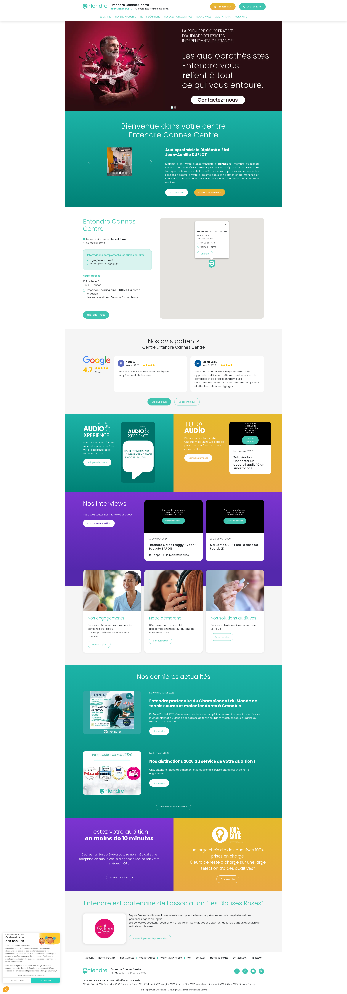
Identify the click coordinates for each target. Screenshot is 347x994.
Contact (200, 958)
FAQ (189, 958)
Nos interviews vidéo (171, 958)
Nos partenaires (106, 958)
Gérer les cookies (250, 440)
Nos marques (127, 958)
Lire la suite (159, 731)
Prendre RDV (225, 6)
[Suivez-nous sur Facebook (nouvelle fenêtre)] (237, 971)
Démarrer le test (119, 877)
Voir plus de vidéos (97, 462)
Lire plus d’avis (159, 401)
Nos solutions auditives (178, 16)
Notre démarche (150, 16)
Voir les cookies (17, 980)
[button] (5, 989)
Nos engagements (125, 16)
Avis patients (223, 16)
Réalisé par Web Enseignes (153, 989)
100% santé (241, 16)
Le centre (105, 16)
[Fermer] (225, 224)
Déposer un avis (187, 401)
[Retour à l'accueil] (95, 6)
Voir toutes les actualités (173, 806)
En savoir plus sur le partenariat (150, 938)
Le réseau (257, 958)
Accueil (90, 958)
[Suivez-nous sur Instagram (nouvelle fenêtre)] (261, 971)
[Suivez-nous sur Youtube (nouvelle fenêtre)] (253, 971)
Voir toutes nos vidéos (98, 523)
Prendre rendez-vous (209, 192)
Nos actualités (147, 958)
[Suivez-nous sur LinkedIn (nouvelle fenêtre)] (245, 971)
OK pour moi (45, 980)
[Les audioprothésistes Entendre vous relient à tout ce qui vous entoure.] (195, 66)
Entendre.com (240, 958)
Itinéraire (205, 253)
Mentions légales (219, 958)
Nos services (203, 16)
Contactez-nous (96, 315)
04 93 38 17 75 (254, 6)
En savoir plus (176, 192)
